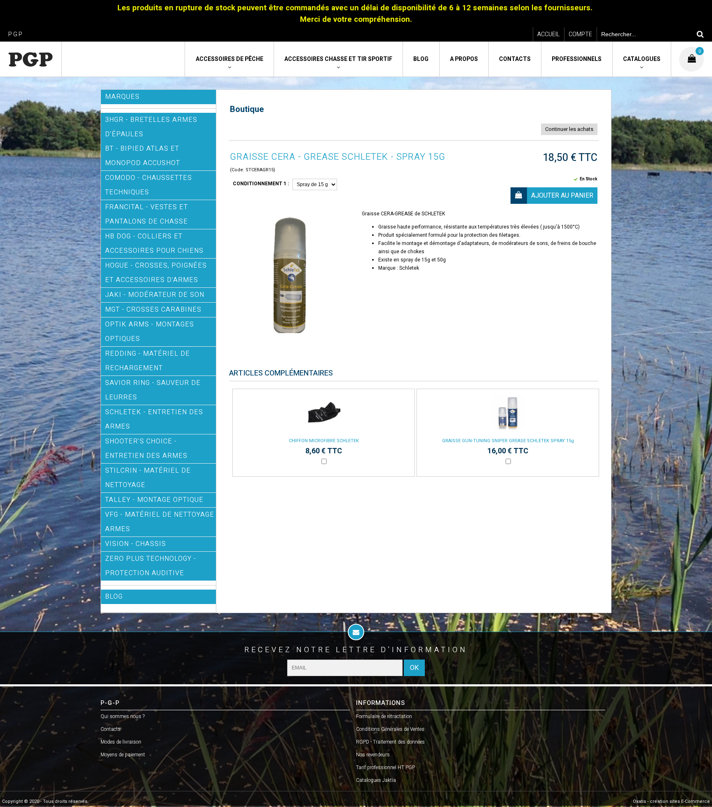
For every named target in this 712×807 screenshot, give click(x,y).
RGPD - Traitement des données (390, 742)
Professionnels (577, 59)
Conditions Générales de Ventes (390, 729)
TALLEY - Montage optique (154, 500)
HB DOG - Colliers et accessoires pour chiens (154, 243)
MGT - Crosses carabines (153, 310)
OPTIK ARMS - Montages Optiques (149, 332)
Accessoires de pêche (229, 59)
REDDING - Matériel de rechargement (147, 361)
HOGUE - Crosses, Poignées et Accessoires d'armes (156, 273)
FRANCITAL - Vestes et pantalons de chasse (146, 214)
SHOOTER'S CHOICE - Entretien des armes (146, 448)
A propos (464, 59)
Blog (421, 59)
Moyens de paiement (123, 754)
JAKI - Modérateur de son (154, 295)
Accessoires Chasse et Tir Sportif (338, 59)
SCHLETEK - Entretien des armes (154, 419)
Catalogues (641, 59)
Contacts (515, 59)
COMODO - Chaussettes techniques (148, 185)
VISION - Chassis (135, 544)
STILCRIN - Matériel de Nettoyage (148, 478)
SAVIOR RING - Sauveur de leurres (153, 390)
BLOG (114, 597)
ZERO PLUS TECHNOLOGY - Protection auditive (150, 566)
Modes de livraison (121, 742)
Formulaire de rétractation (384, 716)
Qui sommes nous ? (123, 716)
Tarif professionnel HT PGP (385, 767)
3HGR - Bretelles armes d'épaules (151, 127)
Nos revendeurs (373, 754)
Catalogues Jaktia (376, 780)
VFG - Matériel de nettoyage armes (159, 522)
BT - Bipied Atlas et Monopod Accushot (142, 156)
